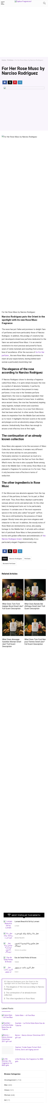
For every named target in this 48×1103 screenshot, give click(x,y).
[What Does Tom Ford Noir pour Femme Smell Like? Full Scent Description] (35, 616)
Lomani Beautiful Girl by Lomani (27, 921)
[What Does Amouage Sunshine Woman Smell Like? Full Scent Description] (13, 616)
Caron (16, 972)
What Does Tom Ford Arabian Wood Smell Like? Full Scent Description (12, 606)
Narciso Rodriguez (15, 559)
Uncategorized (9, 1080)
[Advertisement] (24, 32)
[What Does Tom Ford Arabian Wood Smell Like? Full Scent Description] (13, 580)
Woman (7, 1095)
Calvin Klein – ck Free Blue (25, 1015)
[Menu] (3, 3)
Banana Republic (20, 938)
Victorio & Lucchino (20, 950)
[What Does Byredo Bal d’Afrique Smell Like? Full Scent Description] (35, 580)
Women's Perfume (9, 563)
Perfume (10, 60)
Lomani (17, 926)
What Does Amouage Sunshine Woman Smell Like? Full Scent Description (11, 643)
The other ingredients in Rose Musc (20, 998)
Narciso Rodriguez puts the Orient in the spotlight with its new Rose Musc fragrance (21, 982)
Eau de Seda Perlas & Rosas (25, 958)
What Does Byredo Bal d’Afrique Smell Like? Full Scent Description (34, 606)
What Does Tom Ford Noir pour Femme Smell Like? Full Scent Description (35, 641)
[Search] (44, 3)
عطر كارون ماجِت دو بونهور (25, 967)
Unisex (6, 1090)
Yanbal (17, 962)
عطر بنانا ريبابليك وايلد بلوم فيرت (27, 933)
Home (4, 60)
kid (5, 1100)
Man (6, 1085)
